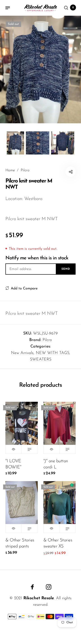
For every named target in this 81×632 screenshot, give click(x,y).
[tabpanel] (40, 69)
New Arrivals (22, 353)
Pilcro (47, 340)
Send (65, 269)
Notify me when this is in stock (36, 258)
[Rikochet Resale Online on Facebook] (32, 587)
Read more (29, 449)
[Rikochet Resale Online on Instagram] (48, 587)
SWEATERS (40, 360)
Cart (73, 7)
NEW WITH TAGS (52, 353)
